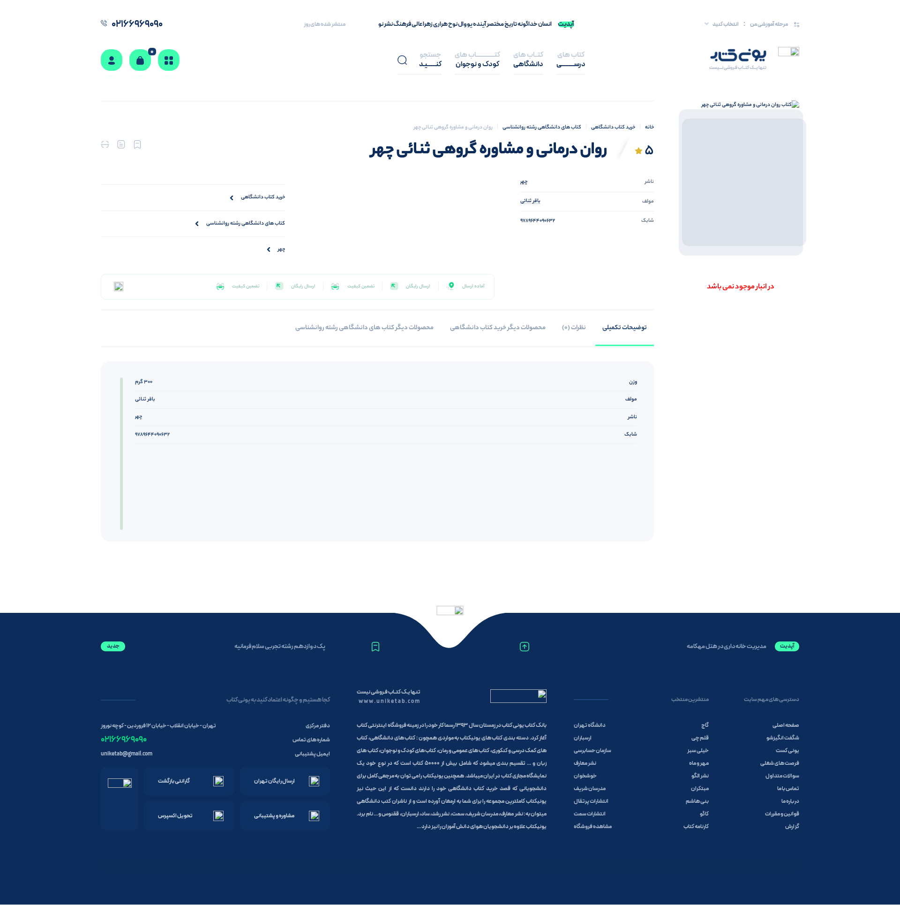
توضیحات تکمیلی (624, 328)
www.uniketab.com (389, 701)
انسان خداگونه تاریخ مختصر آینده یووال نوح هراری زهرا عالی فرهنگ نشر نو (465, 24)
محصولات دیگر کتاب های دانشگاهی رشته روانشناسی (364, 328)
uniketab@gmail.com (126, 754)
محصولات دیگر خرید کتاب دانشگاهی (498, 328)
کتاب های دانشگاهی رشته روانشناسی (541, 127)
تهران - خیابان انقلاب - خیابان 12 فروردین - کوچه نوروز (158, 726)
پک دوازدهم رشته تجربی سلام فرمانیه (279, 646)
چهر (138, 417)
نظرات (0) (574, 328)
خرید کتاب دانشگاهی (613, 127)
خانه (649, 127)
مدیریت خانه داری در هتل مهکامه (726, 646)
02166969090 (124, 739)
